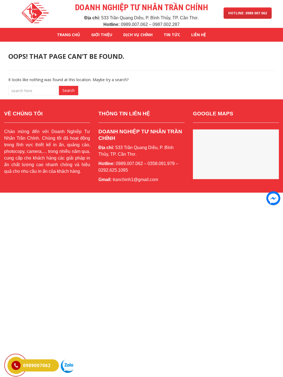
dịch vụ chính (138, 34)
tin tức (172, 34)
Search (68, 90)
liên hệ (198, 34)
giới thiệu (101, 34)
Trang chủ (68, 34)
